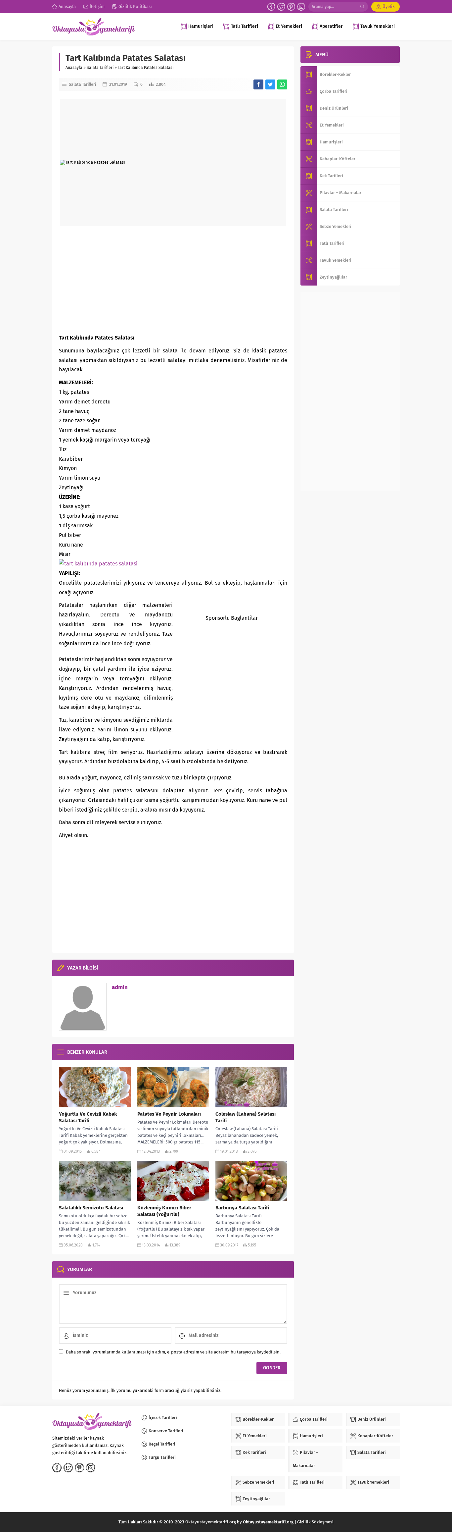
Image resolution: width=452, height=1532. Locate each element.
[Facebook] (271, 7)
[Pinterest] (291, 7)
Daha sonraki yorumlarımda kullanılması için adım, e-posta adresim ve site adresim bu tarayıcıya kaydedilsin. (173, 1351)
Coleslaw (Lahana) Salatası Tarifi (245, 1117)
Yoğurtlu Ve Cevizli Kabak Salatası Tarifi (88, 1117)
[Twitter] (281, 7)
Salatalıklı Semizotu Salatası (91, 1208)
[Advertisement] (173, 280)
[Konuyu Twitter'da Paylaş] (270, 84)
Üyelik (389, 6)
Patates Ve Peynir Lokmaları (169, 1114)
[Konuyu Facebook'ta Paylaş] (258, 84)
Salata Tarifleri (100, 67)
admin (120, 987)
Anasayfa (74, 67)
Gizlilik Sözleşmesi (315, 1521)
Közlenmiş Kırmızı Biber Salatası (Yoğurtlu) (164, 1211)
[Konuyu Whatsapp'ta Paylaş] (282, 84)
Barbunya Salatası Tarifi (242, 1208)
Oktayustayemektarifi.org (210, 1521)
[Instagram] (301, 7)
